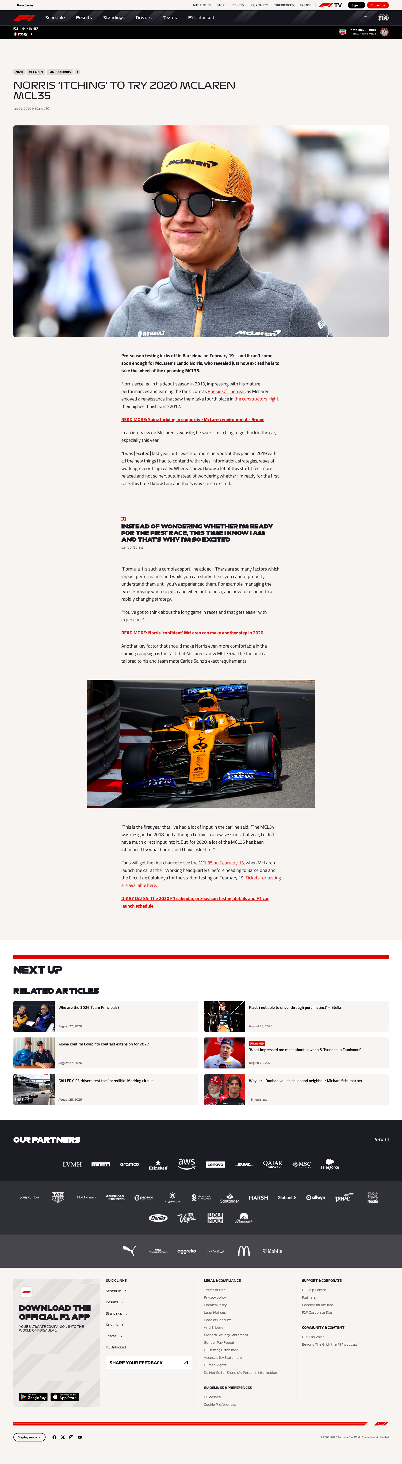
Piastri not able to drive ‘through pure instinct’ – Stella (295, 1007)
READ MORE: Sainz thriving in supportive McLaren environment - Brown (192, 419)
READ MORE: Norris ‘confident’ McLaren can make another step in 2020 (192, 632)
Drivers (144, 17)
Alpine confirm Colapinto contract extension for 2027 (103, 1044)
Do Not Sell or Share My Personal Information (240, 1372)
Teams (170, 17)
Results (84, 17)
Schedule (55, 17)
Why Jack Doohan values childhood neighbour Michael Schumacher (305, 1081)
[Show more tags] (77, 72)
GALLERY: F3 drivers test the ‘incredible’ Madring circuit (105, 1081)
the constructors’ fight (256, 398)
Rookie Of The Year (226, 391)
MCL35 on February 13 (221, 862)
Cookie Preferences (220, 1404)
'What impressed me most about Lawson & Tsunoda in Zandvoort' (305, 1050)
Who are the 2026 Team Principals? (88, 1007)
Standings (114, 17)
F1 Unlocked (201, 17)
